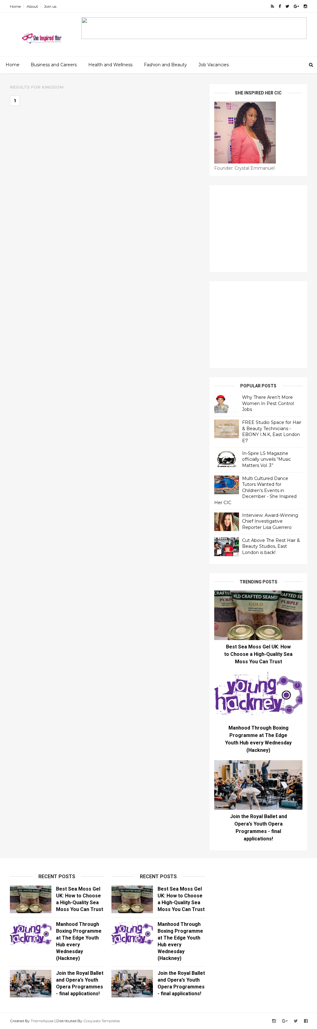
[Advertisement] (258, 228)
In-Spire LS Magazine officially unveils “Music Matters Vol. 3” (266, 459)
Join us (50, 6)
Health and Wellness (110, 65)
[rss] (272, 6)
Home (15, 6)
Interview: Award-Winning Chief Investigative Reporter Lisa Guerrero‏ (270, 521)
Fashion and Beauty (165, 65)
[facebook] (280, 6)
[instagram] (305, 6)
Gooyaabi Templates (101, 1020)
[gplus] (296, 6)
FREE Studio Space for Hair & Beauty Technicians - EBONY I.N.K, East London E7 (271, 431)
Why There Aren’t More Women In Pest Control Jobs (268, 403)
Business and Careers (54, 65)
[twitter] (287, 6)
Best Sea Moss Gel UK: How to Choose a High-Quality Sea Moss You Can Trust (258, 654)
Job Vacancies (213, 65)
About (32, 6)
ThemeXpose (42, 1020)
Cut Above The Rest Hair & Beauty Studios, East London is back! (271, 546)
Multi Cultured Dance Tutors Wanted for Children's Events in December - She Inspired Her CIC (255, 490)
